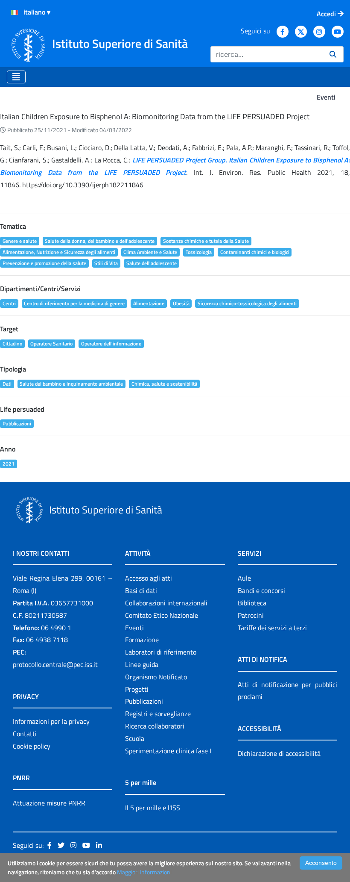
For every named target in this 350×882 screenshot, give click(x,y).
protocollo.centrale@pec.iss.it (55, 664)
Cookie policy (31, 746)
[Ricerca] (333, 54)
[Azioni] (14, 12)
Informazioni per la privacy (51, 721)
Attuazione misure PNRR (49, 803)
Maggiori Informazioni (144, 871)
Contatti (25, 734)
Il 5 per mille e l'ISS (152, 807)
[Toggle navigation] (16, 77)
